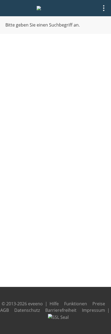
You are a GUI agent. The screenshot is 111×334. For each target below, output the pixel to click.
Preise (98, 304)
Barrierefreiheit (61, 310)
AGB (4, 310)
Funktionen (75, 304)
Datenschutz (27, 310)
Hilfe (54, 304)
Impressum (93, 310)
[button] (103, 8)
